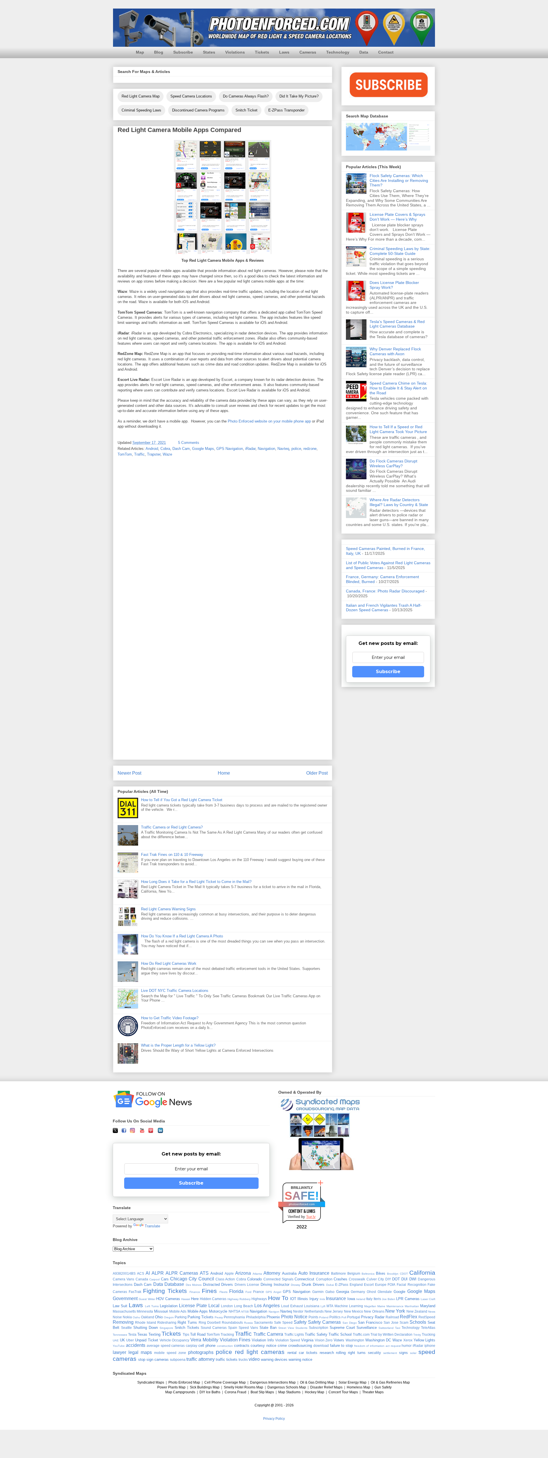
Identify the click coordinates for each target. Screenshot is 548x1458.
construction (225, 1345)
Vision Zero (324, 1340)
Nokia (127, 1317)
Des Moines (194, 1284)
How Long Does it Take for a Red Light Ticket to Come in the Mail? (196, 882)
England (356, 1284)
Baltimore (338, 1273)
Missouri (161, 1311)
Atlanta (257, 1273)
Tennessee (120, 1334)
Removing (123, 1322)
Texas (142, 1334)
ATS (204, 1273)
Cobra (165, 448)
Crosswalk (357, 1279)
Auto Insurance (313, 1273)
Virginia (307, 1340)
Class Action (225, 1279)
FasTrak (135, 1291)
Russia (248, 1322)
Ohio (159, 1317)
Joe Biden (388, 1299)
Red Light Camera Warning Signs (168, 909)
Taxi (397, 1327)
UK (122, 1340)
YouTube (119, 1345)
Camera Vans (123, 1279)
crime (282, 1345)
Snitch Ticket (246, 110)
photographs (200, 1352)
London (227, 1306)
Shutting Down (145, 1327)
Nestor (298, 1311)
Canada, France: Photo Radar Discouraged (385, 591)
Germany (358, 1291)
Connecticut (304, 1279)
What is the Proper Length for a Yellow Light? (178, 1045)
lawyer (119, 1352)
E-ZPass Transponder (286, 110)
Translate (152, 1226)
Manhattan (412, 1306)
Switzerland (386, 1327)
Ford (248, 1291)
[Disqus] (223, 536)
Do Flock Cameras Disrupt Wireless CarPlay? (393, 463)
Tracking (227, 1334)
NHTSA (234, 1311)
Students (301, 1327)
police (296, 448)
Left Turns (152, 1306)
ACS (140, 1273)
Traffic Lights (294, 1334)
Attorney (271, 1273)
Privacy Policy (274, 1419)
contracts (241, 1345)
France (258, 1291)
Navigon (274, 1311)
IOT (293, 1299)
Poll (343, 1317)
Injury (314, 1299)
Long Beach (243, 1306)
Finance (195, 1291)
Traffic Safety (316, 1334)
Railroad (392, 1317)
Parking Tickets (200, 1317)
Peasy (219, 1317)
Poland (324, 1317)
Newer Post (129, 773)
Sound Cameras (214, 1327)
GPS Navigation (229, 448)
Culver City (375, 1279)
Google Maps (203, 448)
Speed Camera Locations (191, 96)
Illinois (302, 1299)
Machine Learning (349, 1306)
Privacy (367, 1317)
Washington (355, 1340)
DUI (404, 1279)
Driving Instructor (275, 1284)
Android (152, 448)
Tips (186, 1334)
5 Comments (188, 442)
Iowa (351, 1299)
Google (399, 1292)
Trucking (428, 1334)
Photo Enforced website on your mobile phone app (269, 421)
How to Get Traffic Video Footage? (169, 1018)
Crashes (340, 1279)
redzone (310, 448)
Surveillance (366, 1327)
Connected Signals (278, 1279)
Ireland (360, 1299)
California (422, 1272)
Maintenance (395, 1306)
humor (407, 1345)
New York (395, 1311)
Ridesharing (166, 1322)
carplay (191, 1345)
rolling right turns (351, 1353)
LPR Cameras (407, 1299)
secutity (374, 1353)
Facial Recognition (411, 1284)
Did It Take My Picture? (299, 96)
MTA (330, 1306)
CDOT (404, 1273)
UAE (116, 1340)
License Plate (193, 1305)
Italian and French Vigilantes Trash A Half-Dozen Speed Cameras (384, 607)
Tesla (132, 1334)
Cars (165, 1279)
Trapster (153, 454)
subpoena (178, 1359)
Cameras (307, 52)
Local (213, 1305)
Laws (284, 52)
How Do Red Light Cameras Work (168, 963)
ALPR (158, 1273)
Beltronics (368, 1273)
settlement (390, 1353)
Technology (337, 52)
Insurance (336, 1298)
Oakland (147, 1317)
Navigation (266, 448)
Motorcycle (218, 1311)
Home (224, 773)
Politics (335, 1317)
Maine (381, 1306)
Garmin (318, 1291)
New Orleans (374, 1311)
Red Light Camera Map (141, 96)
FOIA (391, 1284)
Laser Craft (428, 1299)
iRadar (250, 448)
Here (195, 1299)
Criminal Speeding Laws (141, 110)
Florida (236, 1291)
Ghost (371, 1291)
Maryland (427, 1306)
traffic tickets (226, 1359)
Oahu (136, 1317)
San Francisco (370, 1322)
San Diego (349, 1322)
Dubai (330, 1284)
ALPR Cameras (182, 1273)
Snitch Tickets (187, 1327)
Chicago (178, 1278)
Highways (259, 1299)
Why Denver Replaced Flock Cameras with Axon (395, 351)
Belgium (353, 1273)
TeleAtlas (428, 1327)
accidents (135, 1345)
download (321, 1345)
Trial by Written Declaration (391, 1334)
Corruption (324, 1279)
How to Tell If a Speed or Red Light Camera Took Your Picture (398, 429)
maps (146, 1352)
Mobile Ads (177, 1311)
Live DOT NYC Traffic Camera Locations (174, 990)
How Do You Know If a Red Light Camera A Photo (182, 936)
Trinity (417, 1334)
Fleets (223, 1291)
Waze (167, 454)
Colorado (254, 1279)
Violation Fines (235, 1339)
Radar (379, 1317)
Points (313, 1317)
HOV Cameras (168, 1299)
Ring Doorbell (210, 1322)
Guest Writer (147, 1299)
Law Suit (120, 1306)
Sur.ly (311, 1217)
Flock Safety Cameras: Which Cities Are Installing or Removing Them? (399, 180)
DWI (412, 1279)
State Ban (268, 1327)
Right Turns (187, 1322)
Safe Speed (283, 1322)
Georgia (342, 1292)
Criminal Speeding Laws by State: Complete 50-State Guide (400, 251)
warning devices (274, 1359)
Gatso (330, 1291)
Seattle (126, 1327)
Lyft (323, 1306)
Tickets (262, 52)
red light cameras (260, 1352)
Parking (181, 1317)
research (327, 1353)
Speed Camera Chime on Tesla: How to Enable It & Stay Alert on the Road (398, 388)
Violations (235, 52)
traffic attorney (200, 1359)
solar (413, 1353)
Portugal (353, 1317)
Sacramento (263, 1322)
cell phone (206, 1345)
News (431, 1311)
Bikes (380, 1273)
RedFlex (408, 1316)
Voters (339, 1340)
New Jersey (334, 1311)
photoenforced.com (302, 1204)
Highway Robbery (239, 1299)
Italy (369, 1299)
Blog (158, 52)
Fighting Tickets (165, 1291)
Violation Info (263, 1340)
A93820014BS (124, 1273)
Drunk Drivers (313, 1284)
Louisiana (311, 1306)
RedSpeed (426, 1317)
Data (363, 52)
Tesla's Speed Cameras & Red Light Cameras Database (397, 324)
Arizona (243, 1273)
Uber (130, 1340)
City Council (201, 1278)
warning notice (300, 1359)
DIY (388, 1279)
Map (140, 52)
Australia (289, 1273)
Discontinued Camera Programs (198, 110)
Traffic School (340, 1334)
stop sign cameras (153, 1359)
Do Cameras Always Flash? (246, 96)
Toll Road (198, 1334)
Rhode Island (145, 1322)
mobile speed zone (170, 1353)
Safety (300, 1322)
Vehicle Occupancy (175, 1340)
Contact (386, 52)
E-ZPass (341, 1284)
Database (174, 1284)
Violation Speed (287, 1340)
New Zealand (416, 1311)
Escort (369, 1284)
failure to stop (341, 1345)
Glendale (385, 1291)
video (254, 1359)
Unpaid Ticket (146, 1340)
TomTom (125, 454)
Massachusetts (124, 1311)
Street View (286, 1327)
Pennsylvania (234, 1317)
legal (133, 1352)
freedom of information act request (377, 1345)
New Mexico (353, 1311)
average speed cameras (166, 1345)
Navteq (283, 448)
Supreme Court (342, 1327)
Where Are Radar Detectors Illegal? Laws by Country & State (399, 502)
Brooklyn (392, 1273)
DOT (396, 1279)
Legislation (169, 1306)
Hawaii (185, 1299)
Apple (229, 1273)
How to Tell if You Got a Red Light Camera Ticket (181, 800)
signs (403, 1353)
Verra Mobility (204, 1339)
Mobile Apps (198, 1311)
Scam (404, 1322)
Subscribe (183, 52)
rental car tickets (302, 1353)
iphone (429, 1345)
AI (148, 1273)
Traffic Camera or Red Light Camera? (172, 827)
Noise (117, 1317)
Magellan (370, 1306)
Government (125, 1298)
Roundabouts (232, 1322)
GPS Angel (273, 1291)
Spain (232, 1327)
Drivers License (247, 1284)
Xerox (407, 1340)
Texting (154, 1334)
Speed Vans (248, 1327)
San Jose (391, 1322)
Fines (209, 1291)
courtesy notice (263, 1345)
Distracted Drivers (218, 1284)
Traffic (139, 454)
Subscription (318, 1327)
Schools (418, 1322)
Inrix (322, 1299)
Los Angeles (267, 1305)
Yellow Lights (425, 1340)
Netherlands (314, 1311)
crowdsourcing (300, 1345)
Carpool (154, 1279)
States (209, 52)
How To (278, 1298)
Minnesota (145, 1311)
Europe (380, 1284)
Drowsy (295, 1284)
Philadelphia (256, 1317)
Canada (142, 1279)
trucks (243, 1359)
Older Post (317, 773)
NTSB (245, 1311)
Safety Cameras (324, 1322)
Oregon (169, 1317)
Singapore (166, 1327)
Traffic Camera (268, 1334)
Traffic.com (361, 1334)
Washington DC (378, 1340)
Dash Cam (181, 448)
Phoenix (273, 1317)
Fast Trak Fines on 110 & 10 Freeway (172, 854)
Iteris (377, 1299)
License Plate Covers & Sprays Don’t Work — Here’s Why (397, 217)
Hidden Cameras (213, 1299)
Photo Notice (294, 1316)
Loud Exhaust (292, 1306)
